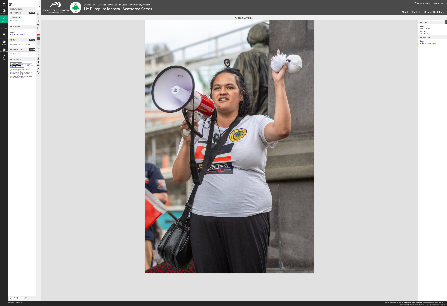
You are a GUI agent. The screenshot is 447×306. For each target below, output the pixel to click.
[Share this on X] (10, 297)
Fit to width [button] (38, 21)
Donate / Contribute (434, 12)
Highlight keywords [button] (38, 55)
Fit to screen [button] (38, 17)
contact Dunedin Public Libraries (420, 302)
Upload (4, 44)
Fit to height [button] (38, 24)
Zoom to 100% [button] (38, 31)
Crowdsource (4, 52)
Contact (416, 12)
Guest (427, 3)
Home (4, 6)
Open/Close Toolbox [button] (40, 4)
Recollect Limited (424, 304)
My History (4, 29)
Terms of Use (19, 302)
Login (4, 36)
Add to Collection (38, 62)
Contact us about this (38, 65)
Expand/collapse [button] (446, 22)
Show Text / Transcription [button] (38, 48)
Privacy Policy (11, 302)
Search (4, 21)
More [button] (4, 59)
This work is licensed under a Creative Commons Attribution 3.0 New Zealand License (21, 65)
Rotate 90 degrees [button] (38, 28)
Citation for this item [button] (38, 72)
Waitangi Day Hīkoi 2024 (20, 34)
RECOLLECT (403, 304)
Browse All (4, 13)
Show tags (15, 17)
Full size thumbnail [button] (38, 14)
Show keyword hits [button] (38, 51)
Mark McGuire (425, 33)
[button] (38, 38)
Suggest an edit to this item (10, 4)
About (405, 12)
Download (38, 58)
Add (31, 13)
